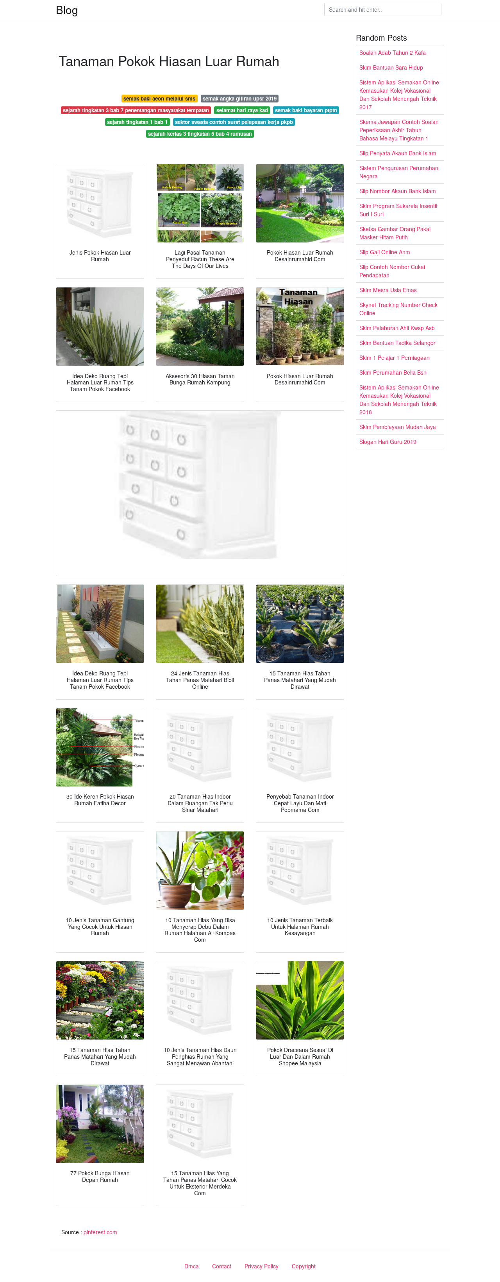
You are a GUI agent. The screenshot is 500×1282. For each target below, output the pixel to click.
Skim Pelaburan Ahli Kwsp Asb (397, 328)
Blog (67, 9)
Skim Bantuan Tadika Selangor (397, 343)
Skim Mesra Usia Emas (388, 290)
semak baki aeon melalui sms (159, 98)
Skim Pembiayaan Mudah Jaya (397, 427)
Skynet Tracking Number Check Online (398, 309)
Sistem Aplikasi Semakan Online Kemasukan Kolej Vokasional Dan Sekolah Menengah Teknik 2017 (399, 94)
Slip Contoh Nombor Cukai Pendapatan (392, 271)
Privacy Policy (262, 1266)
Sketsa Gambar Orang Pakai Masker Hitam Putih (394, 233)
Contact (221, 1266)
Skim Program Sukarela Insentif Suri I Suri (398, 210)
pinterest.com (100, 1232)
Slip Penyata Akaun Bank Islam (397, 153)
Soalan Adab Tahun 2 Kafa (392, 52)
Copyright (304, 1266)
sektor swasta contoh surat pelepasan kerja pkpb (234, 122)
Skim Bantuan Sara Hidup (391, 67)
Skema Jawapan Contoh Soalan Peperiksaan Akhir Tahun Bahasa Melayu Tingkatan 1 (399, 130)
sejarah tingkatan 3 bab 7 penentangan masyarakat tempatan (136, 110)
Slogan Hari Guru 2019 (387, 441)
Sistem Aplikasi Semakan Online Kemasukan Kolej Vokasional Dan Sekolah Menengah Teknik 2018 (399, 399)
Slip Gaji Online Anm (384, 252)
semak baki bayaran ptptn (306, 110)
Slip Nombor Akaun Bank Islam (397, 191)
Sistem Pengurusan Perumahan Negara (398, 172)
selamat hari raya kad (242, 110)
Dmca (191, 1266)
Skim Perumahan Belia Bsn (393, 372)
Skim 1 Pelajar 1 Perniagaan (394, 357)
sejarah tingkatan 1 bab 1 (137, 122)
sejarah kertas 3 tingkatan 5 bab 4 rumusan (200, 133)
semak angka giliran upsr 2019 (240, 98)
